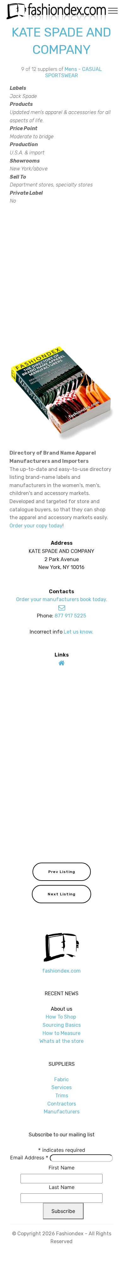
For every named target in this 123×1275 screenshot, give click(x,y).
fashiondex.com (61, 971)
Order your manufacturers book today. (61, 599)
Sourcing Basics (62, 1025)
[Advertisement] (61, 274)
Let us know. (78, 632)
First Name (61, 1167)
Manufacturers (61, 1112)
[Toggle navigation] (113, 10)
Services (61, 1087)
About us (61, 1009)
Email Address (29, 1157)
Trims (61, 1096)
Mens (71, 69)
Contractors (61, 1104)
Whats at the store (61, 1041)
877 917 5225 (70, 616)
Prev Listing (61, 872)
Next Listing (61, 894)
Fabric (61, 1080)
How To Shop (61, 1017)
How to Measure (61, 1033)
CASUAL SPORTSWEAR (73, 72)
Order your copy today (35, 526)
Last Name (61, 1187)
